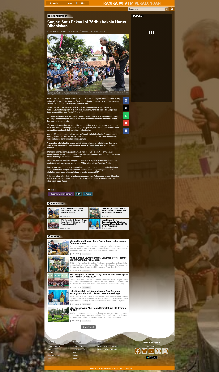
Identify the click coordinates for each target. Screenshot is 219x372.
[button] (126, 100)
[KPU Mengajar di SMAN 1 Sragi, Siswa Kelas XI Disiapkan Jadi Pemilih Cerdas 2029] (53, 224)
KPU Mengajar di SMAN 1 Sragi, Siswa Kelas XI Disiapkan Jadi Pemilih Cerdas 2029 (73, 222)
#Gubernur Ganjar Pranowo (61, 194)
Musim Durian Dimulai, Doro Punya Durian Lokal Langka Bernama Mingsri (71, 210)
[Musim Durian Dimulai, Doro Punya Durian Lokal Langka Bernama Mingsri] (53, 213)
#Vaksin (87, 194)
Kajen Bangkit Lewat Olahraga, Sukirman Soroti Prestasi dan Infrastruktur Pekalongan (114, 210)
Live (83, 3)
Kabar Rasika (94, 31)
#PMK (78, 194)
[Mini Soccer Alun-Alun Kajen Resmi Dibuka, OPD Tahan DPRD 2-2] (58, 314)
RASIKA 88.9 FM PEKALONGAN (132, 3)
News (69, 3)
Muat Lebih (89, 327)
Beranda (54, 3)
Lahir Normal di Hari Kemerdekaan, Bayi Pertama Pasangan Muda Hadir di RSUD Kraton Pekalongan (114, 223)
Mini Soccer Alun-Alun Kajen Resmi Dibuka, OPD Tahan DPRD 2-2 (98, 309)
